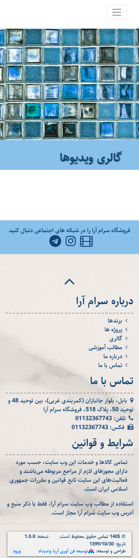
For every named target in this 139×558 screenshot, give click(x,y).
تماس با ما (110, 365)
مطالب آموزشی (105, 347)
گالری (115, 338)
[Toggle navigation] (116, 12)
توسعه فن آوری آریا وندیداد (63, 551)
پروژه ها (113, 329)
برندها (115, 321)
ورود (17, 551)
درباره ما (112, 356)
